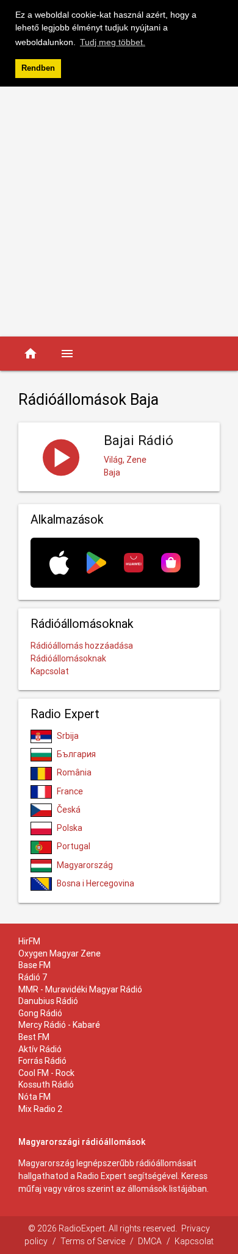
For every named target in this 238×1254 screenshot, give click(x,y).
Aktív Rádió (40, 1049)
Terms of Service (92, 1241)
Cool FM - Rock (46, 1072)
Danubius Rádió (48, 1001)
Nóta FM (34, 1096)
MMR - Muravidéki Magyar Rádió (80, 989)
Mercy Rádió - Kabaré (59, 1024)
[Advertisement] (119, 211)
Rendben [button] (38, 68)
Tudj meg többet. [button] (112, 42)
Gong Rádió (40, 1013)
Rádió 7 (33, 977)
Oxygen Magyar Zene (59, 953)
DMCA (150, 1241)
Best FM (33, 1036)
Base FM (34, 965)
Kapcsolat (50, 671)
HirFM (29, 941)
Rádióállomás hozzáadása (82, 645)
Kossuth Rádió (46, 1084)
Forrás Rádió (42, 1060)
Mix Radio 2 (40, 1108)
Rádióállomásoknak (68, 658)
